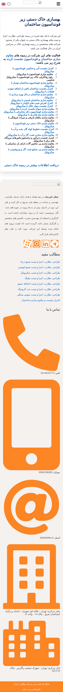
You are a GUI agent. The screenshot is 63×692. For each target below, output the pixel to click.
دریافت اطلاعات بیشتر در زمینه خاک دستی (31, 165)
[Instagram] (36, 244)
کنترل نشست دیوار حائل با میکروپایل (34, 106)
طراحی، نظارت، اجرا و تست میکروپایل (40, 272)
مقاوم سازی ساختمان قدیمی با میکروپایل (32, 100)
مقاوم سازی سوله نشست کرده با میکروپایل (32, 109)
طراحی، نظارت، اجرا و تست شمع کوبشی (39, 267)
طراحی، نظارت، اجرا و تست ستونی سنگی (38, 294)
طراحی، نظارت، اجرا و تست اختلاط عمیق (38, 283)
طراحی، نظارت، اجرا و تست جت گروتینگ (39, 289)
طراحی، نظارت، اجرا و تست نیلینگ (42, 278)
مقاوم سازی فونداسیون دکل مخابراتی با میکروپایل (29, 111)
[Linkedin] (45, 244)
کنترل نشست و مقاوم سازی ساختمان (40, 300)
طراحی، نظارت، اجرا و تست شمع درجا (40, 261)
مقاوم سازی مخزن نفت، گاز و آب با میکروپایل (30, 135)
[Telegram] (54, 244)
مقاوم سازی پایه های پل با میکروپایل (35, 114)
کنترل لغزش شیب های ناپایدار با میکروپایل (31, 103)
